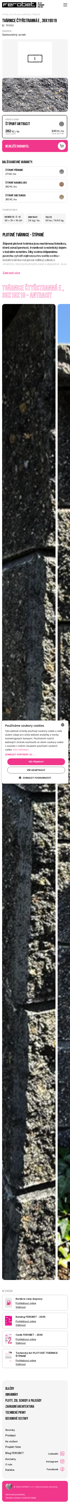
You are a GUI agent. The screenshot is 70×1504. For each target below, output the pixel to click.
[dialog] (35, 752)
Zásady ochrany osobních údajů (20, 1498)
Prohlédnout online (26, 1303)
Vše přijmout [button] (36, 761)
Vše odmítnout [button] (36, 770)
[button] (35, 754)
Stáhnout (21, 1307)
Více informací (21, 749)
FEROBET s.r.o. (28, 1487)
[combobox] (62, 724)
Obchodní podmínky (15, 1494)
